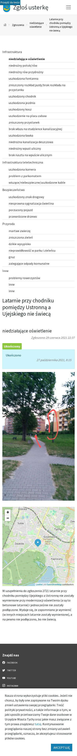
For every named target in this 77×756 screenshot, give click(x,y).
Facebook (12, 662)
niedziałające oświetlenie (37, 24)
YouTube (11, 678)
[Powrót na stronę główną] (5, 25)
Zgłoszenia (18, 24)
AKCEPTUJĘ (62, 747)
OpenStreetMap (54, 584)
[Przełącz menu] (68, 7)
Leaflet (39, 584)
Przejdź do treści (10, 2)
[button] (38, 543)
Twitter (11, 670)
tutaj (38, 724)
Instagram (12, 685)
